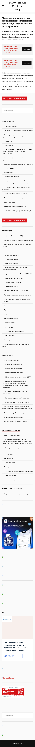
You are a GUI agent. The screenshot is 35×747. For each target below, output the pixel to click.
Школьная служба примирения (14, 331)
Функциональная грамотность (14, 310)
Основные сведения (10, 126)
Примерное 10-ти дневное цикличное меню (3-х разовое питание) (11, 63)
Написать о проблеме (9, 656)
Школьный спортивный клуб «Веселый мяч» (18, 471)
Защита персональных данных (14, 417)
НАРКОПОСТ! (8, 454)
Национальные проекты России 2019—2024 (18, 274)
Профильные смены (10, 475)
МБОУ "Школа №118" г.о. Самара (17, 6)
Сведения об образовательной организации (18, 130)
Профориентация (9, 467)
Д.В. (21, 743)
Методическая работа (11, 318)
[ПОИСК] (30, 110)
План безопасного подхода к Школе (17, 402)
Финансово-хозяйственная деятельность (17, 198)
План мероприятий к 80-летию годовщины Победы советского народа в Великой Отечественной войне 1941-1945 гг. (18, 441)
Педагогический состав (11, 176)
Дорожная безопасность (13, 364)
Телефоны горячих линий (13, 282)
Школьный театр (9, 480)
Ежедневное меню (11, 263)
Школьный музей (9, 462)
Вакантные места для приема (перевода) (17, 210)
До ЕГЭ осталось (9, 335)
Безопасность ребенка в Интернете (15, 413)
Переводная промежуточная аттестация (17, 295)
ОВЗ (5, 314)
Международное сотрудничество (15, 206)
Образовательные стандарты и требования (18, 164)
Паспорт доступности (11, 255)
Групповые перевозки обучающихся (17, 398)
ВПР (5, 305)
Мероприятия (8, 458)
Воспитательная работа (12, 435)
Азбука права (8, 327)
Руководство (8, 172)
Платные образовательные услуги (15, 193)
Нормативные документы (13, 368)
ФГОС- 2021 (9, 168)
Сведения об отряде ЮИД (14, 372)
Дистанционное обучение (12, 251)
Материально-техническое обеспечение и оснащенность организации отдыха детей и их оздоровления (17, 22)
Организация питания (11, 259)
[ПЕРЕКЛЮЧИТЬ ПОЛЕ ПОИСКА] (32, 6)
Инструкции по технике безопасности (16, 421)
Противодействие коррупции (13, 278)
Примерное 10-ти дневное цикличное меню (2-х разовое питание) (11, 49)
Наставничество (9, 322)
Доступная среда (9, 202)
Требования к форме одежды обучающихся (18, 240)
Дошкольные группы (11, 286)
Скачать (27, 49)
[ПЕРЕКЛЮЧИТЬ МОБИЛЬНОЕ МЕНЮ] (3, 6)
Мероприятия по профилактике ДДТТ (18, 377)
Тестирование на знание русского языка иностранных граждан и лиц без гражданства (17, 151)
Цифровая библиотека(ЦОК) (13, 236)
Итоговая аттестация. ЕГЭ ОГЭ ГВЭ (16, 290)
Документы (8, 141)
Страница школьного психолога (14, 340)
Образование (8, 145)
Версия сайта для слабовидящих (14, 98)
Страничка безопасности (12, 360)
